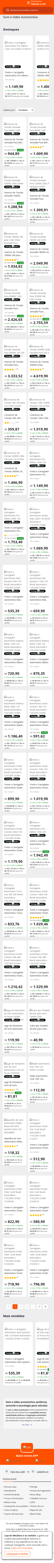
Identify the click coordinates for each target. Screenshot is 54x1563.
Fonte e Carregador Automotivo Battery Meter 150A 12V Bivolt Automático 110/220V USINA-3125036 (39, 661)
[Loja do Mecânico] (13, 2)
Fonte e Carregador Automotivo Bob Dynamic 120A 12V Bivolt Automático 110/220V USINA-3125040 (39, 598)
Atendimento (10, 1490)
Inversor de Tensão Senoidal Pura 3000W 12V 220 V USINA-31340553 (13, 363)
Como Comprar (11, 1510)
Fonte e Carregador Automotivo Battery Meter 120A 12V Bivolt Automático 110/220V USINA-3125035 (14, 661)
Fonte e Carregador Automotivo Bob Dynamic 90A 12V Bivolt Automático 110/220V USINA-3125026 (13, 598)
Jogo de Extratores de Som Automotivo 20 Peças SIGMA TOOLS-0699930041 (14, 1027)
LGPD (32, 1502)
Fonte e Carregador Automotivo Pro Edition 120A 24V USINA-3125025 (39, 843)
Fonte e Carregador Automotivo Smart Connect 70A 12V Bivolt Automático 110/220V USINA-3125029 (39, 724)
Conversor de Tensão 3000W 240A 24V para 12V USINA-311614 (14, 470)
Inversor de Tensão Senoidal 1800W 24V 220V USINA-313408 (40, 251)
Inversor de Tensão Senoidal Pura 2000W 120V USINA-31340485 (14, 307)
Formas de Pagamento (40, 1490)
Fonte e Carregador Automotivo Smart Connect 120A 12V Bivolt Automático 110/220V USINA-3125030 (13, 786)
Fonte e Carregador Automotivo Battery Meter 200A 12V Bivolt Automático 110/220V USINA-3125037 (14, 724)
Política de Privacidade (22, 1548)
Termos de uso (37, 1506)
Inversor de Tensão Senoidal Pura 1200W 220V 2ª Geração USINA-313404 (39, 197)
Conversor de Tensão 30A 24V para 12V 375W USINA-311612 (12, 417)
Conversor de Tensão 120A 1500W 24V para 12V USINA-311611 (40, 417)
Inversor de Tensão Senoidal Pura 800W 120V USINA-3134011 (39, 141)
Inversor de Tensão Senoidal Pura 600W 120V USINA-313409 (14, 141)
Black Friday (35, 1514)
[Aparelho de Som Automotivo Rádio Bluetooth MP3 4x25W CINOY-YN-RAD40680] (14, 1126)
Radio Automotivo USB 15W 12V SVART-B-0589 (39, 1077)
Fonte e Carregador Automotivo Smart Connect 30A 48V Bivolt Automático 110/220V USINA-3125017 (13, 974)
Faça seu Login (17, 1471)
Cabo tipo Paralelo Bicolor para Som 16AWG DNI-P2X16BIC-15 (39, 1027)
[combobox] (27, 10)
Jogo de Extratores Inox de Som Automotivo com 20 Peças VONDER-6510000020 (14, 1084)
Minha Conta (10, 1502)
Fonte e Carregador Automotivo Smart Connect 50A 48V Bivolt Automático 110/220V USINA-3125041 (39, 974)
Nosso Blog (35, 1494)
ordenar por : (9, 110)
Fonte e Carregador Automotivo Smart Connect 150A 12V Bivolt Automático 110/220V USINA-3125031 (39, 786)
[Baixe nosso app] (13, 1460)
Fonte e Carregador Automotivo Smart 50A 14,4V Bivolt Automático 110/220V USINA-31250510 (39, 1209)
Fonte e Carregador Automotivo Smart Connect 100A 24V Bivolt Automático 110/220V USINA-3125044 (39, 911)
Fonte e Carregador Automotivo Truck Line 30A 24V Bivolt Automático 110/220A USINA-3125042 (13, 911)
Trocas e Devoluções (13, 1498)
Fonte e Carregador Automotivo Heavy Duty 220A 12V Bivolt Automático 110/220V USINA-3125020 (39, 536)
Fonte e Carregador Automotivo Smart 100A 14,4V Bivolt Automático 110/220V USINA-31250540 (13, 1209)
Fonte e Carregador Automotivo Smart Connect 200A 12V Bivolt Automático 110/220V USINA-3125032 (13, 849)
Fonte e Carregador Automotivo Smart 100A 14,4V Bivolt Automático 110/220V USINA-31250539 (13, 1272)
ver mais (25, 1424)
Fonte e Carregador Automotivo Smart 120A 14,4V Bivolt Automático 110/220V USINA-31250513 (39, 1272)
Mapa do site (36, 1510)
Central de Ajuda (12, 1494)
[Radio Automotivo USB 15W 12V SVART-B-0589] (40, 1066)
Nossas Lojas (10, 1486)
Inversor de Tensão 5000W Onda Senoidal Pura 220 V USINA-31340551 (39, 363)
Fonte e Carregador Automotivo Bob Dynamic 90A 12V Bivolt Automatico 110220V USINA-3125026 (17, 1360)
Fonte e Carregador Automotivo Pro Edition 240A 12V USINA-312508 (13, 529)
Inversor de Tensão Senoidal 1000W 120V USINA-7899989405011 (13, 194)
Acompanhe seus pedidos (16, 1506)
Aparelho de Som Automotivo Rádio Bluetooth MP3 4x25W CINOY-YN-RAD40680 (13, 1140)
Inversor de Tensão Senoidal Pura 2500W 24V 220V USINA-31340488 (39, 310)
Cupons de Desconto (13, 1514)
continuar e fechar (17, 1554)
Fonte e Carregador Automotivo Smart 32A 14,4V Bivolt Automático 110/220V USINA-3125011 (39, 1146)
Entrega (33, 1486)
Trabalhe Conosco (38, 1498)
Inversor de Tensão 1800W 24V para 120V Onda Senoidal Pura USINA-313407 (14, 254)
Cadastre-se (42, 1471)
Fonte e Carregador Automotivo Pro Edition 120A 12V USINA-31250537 (16, 74)
